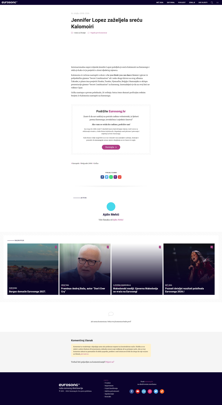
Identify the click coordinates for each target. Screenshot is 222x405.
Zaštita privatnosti (112, 391)
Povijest (182, 2)
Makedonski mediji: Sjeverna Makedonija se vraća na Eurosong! (135, 290)
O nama (107, 383)
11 (211, 247)
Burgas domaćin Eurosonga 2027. (27, 291)
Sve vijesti (202, 2)
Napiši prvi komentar (99, 33)
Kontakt (108, 397)
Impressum (109, 386)
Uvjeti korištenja (111, 388)
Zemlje (192, 2)
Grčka (96, 163)
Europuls (75, 163)
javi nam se (84, 354)
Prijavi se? (109, 362)
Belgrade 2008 (86, 163)
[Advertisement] (111, 50)
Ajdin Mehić (118, 220)
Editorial (171, 2)
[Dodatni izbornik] (217, 2)
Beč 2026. (160, 2)
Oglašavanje (109, 394)
